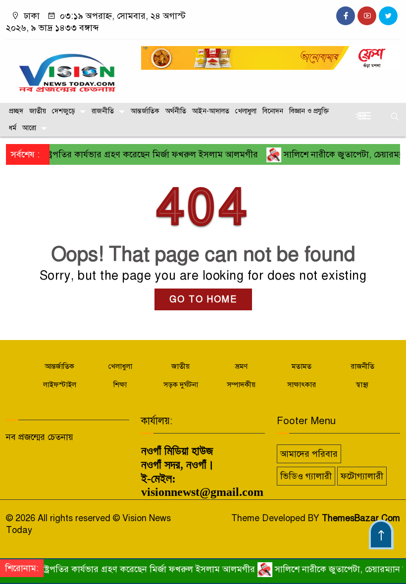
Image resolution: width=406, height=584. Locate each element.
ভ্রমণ (241, 366)
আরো (29, 128)
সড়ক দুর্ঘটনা (180, 384)
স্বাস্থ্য (362, 384)
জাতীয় (37, 111)
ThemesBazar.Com (361, 518)
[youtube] (366, 15)
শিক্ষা (120, 384)
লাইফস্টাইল (59, 384)
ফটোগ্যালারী (362, 476)
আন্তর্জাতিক (145, 111)
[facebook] (345, 15)
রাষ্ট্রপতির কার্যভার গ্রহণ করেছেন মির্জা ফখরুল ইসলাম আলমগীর (139, 154)
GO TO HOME (203, 299)
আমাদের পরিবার (309, 453)
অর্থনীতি (175, 111)
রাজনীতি (103, 111)
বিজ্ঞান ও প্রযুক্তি (309, 111)
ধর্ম (12, 128)
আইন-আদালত (210, 111)
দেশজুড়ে (63, 111)
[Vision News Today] (67, 68)
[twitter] (388, 15)
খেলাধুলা (245, 111)
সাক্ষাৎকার (301, 384)
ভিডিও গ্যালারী (306, 476)
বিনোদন (272, 111)
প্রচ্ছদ (16, 111)
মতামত (301, 366)
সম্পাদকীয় (241, 384)
